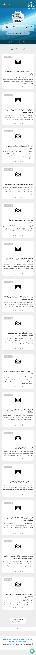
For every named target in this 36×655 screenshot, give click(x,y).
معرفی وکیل (19, 641)
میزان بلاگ (11, 644)
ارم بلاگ (18, 629)
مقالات (4, 639)
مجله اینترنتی (29, 639)
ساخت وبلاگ (20, 639)
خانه (32, 42)
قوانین (14, 639)
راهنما (24, 641)
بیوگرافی (11, 42)
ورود (2, 4)
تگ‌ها (27, 42)
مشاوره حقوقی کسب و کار (18, 620)
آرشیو (22, 42)
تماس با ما (11, 641)
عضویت (10, 4)
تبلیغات (9, 639)
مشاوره (5, 42)
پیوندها (17, 42)
